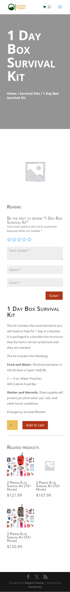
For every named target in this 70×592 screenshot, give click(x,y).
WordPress (35, 587)
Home (12, 93)
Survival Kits (30, 93)
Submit (54, 295)
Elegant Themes (34, 582)
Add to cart (35, 425)
